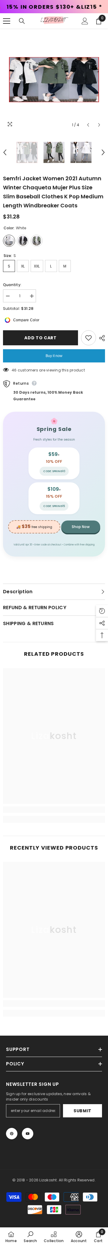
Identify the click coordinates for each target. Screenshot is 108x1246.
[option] (54, 79)
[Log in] (85, 21)
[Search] (22, 21)
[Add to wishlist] (88, 337)
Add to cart (40, 338)
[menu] (6, 21)
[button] (88, 125)
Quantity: (12, 284)
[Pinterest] (11, 1133)
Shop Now (81, 526)
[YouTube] (27, 1133)
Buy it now (54, 356)
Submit (83, 1111)
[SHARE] (100, 338)
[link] (54, 809)
